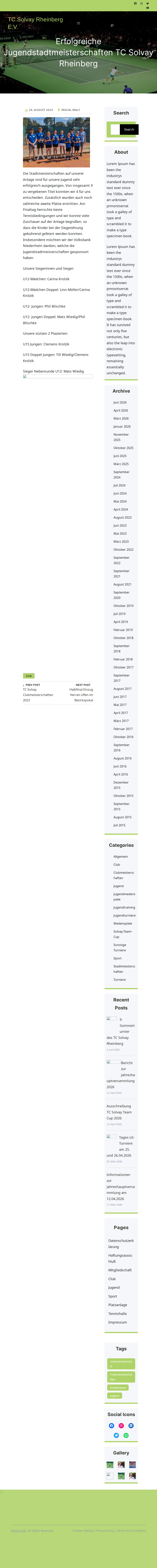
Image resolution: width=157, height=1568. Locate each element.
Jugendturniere (125, 915)
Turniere (120, 980)
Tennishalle (117, 1313)
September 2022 (122, 560)
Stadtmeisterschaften (124, 969)
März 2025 (121, 464)
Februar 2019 (123, 630)
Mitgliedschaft (120, 1270)
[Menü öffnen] (78, 23)
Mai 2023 (120, 533)
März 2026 (121, 418)
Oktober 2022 (123, 549)
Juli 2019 (119, 614)
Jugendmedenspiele (124, 896)
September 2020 (122, 595)
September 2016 (122, 747)
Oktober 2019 (123, 606)
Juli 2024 (119, 485)
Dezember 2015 (121, 785)
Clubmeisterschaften (124, 875)
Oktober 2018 (123, 638)
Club (29, 676)
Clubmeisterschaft (121, 1363)
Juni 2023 (120, 525)
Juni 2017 (120, 697)
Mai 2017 (120, 705)
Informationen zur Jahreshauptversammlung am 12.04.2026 (121, 1186)
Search (129, 129)
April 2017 (121, 713)
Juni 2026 (120, 402)
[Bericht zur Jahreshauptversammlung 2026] (114, 1067)
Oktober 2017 (123, 667)
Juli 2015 (119, 825)
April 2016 (121, 774)
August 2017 (123, 689)
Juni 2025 (120, 456)
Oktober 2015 (123, 796)
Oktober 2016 (123, 737)
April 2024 (121, 509)
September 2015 (122, 806)
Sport (118, 958)
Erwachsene (118, 1387)
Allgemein (121, 856)
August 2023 (123, 517)
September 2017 (122, 678)
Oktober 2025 (123, 448)
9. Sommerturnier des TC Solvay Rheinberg (121, 1031)
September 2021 (122, 573)
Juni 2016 (120, 766)
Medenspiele (123, 923)
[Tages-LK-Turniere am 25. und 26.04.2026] (111, 1141)
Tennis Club (18, 1530)
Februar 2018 (123, 659)
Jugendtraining (124, 907)
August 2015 (123, 817)
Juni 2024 (120, 493)
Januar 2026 (122, 426)
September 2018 (122, 648)
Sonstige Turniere (120, 947)
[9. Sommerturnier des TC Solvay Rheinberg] (112, 1024)
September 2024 (122, 474)
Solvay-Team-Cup (123, 934)
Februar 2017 (123, 729)
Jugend (119, 886)
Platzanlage (117, 1304)
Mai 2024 (120, 501)
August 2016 (123, 758)
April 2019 (121, 622)
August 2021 (123, 584)
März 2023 (121, 541)
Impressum (117, 1322)
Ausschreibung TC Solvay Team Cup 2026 (119, 1112)
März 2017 (121, 721)
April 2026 (121, 410)
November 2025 (121, 437)
